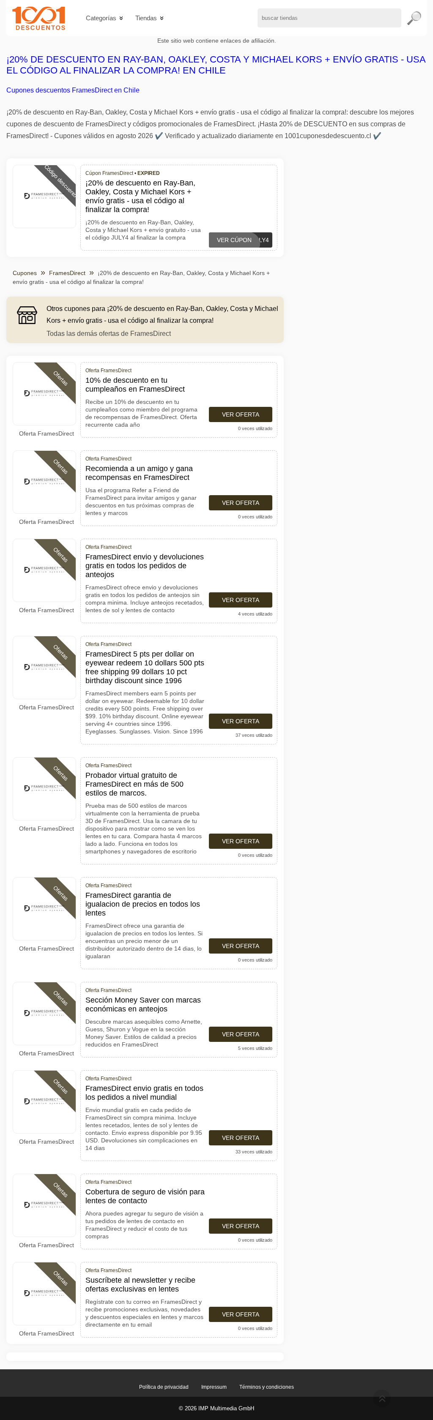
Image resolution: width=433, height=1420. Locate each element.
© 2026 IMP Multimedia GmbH (216, 1408)
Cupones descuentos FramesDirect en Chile (73, 90)
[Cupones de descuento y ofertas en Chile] (38, 18)
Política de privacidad (164, 1387)
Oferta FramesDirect (46, 433)
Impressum (214, 1387)
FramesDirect (67, 273)
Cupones (25, 273)
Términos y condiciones (266, 1387)
